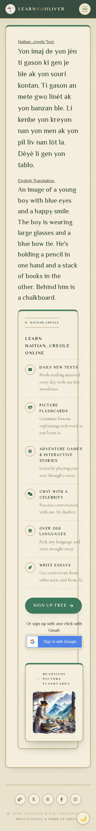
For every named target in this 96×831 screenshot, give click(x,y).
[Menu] (85, 9)
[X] (34, 799)
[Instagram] (75, 799)
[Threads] (48, 799)
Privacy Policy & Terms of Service (48, 819)
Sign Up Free (50, 605)
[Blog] (20, 799)
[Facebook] (61, 799)
